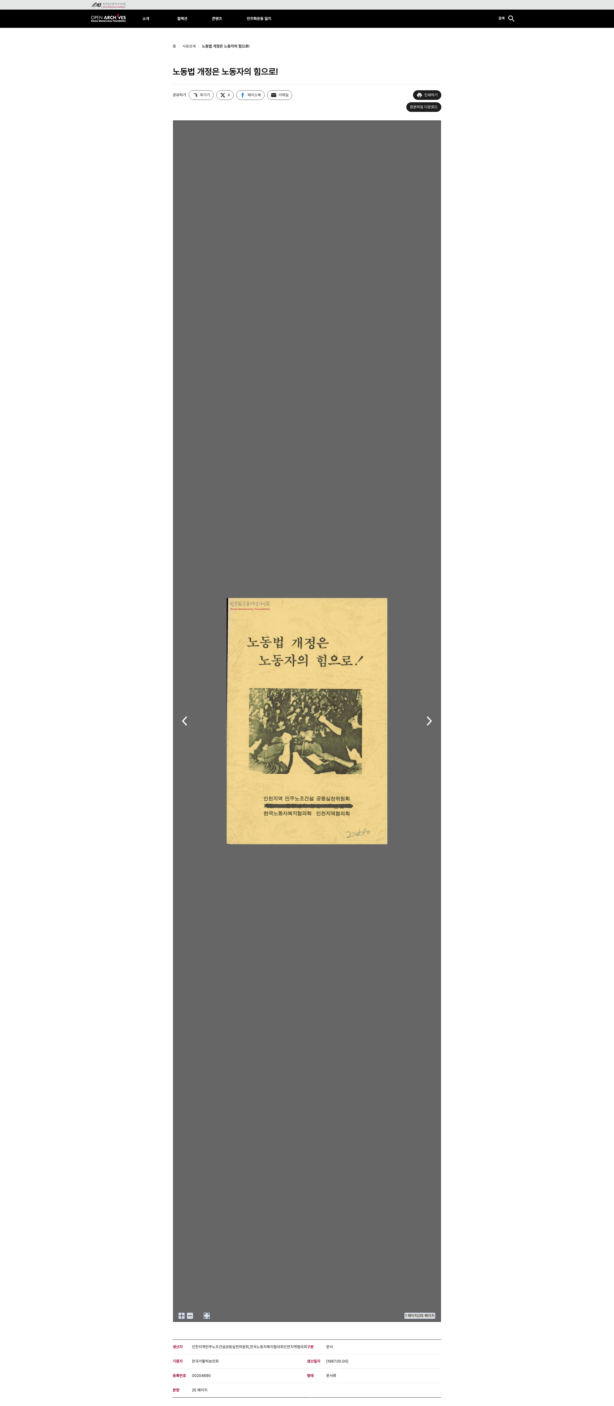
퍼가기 (205, 95)
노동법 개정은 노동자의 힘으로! (225, 46)
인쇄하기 (431, 95)
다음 (429, 721)
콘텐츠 (217, 18)
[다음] (429, 721)
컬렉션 (182, 18)
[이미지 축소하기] (190, 1315)
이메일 (283, 95)
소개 (145, 18)
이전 (184, 721)
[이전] (185, 721)
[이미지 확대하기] (181, 1315)
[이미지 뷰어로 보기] (206, 1315)
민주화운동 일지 (259, 18)
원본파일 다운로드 (424, 107)
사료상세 (189, 46)
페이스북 (254, 95)
